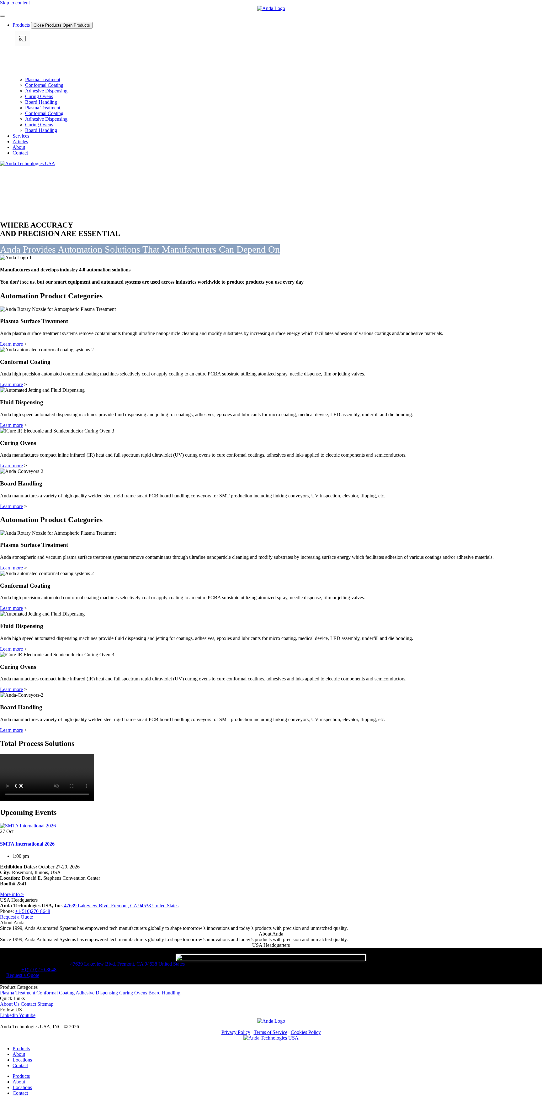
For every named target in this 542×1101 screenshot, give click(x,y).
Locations (22, 1059)
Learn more (11, 344)
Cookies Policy (306, 1032)
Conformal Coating (44, 85)
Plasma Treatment (42, 79)
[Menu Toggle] (2, 16)
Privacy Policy (235, 1032)
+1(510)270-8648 (32, 911)
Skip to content (15, 2)
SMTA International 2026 (27, 844)
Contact (20, 1065)
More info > (12, 894)
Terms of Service (270, 1032)
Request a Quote (16, 917)
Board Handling (41, 102)
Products (21, 1048)
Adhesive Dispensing (46, 90)
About (19, 1054)
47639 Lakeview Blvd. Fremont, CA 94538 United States (120, 905)
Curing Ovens (39, 96)
